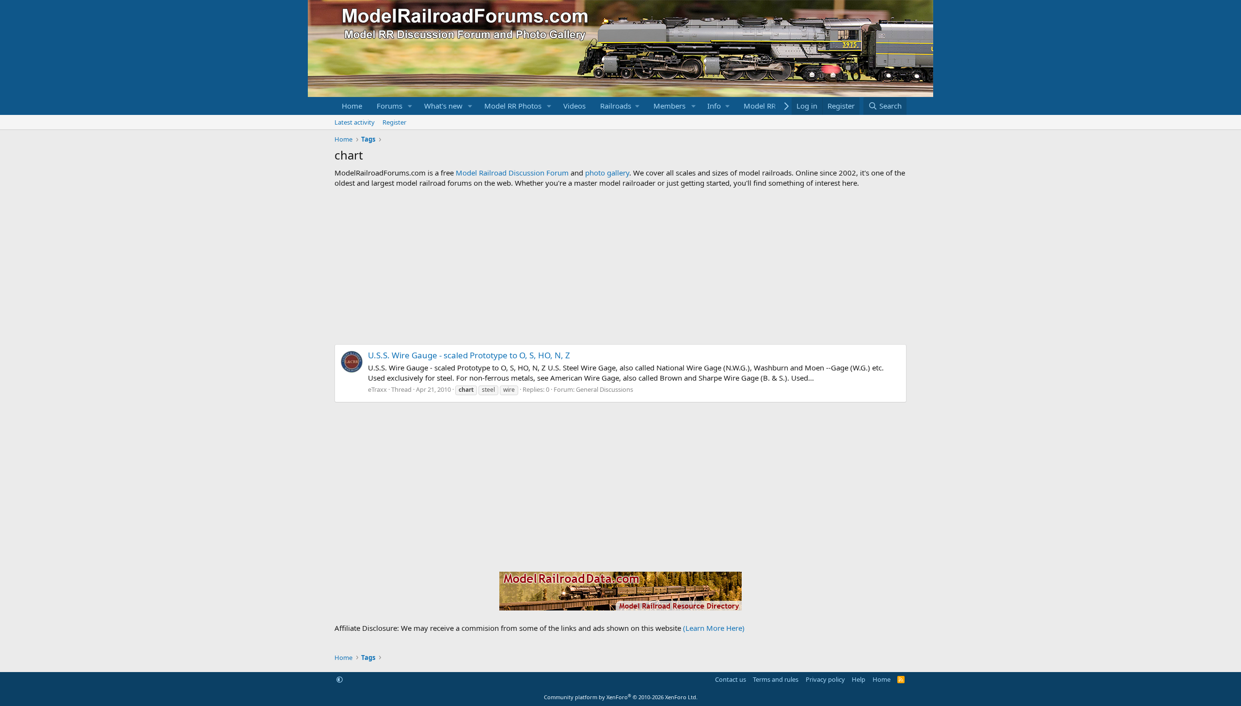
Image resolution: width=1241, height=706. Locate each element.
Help (858, 679)
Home (352, 106)
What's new (443, 106)
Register (394, 122)
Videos (574, 106)
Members (669, 106)
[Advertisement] (620, 266)
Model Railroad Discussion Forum (512, 172)
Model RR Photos (512, 106)
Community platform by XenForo (621, 697)
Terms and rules (775, 679)
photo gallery (607, 172)
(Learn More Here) (714, 628)
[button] (410, 106)
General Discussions (604, 389)
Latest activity (354, 122)
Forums (389, 106)
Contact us (730, 679)
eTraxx (377, 389)
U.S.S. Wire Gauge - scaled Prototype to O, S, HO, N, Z (469, 355)
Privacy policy (825, 679)
